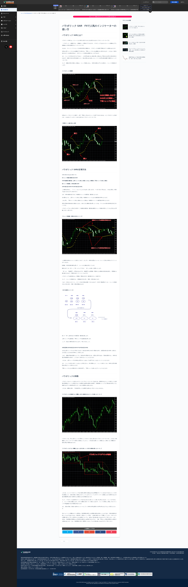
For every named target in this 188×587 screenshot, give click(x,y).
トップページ (146, 2)
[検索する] (153, 2)
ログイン (182, 2)
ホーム (22, 13)
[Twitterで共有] (67, 531)
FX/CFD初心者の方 (28, 13)
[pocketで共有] (111, 531)
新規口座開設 (174, 2)
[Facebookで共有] (78, 531)
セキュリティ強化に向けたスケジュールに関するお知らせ (102, 16)
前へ (64, 541)
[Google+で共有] (89, 531)
